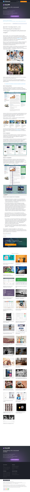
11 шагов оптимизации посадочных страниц (8, 401)
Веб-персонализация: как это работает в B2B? (21, 286)
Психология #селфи (18, 355)
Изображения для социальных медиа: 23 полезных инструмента (8, 378)
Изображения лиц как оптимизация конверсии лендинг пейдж (8, 412)
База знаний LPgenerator (6, 468)
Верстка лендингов (14, 472)
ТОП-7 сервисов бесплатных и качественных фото (7, 366)
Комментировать (10, 244)
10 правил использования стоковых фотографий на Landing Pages (15, 83)
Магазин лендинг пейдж (6, 474)
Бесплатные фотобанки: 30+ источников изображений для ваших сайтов (8, 333)
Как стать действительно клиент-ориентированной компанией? (20, 275)
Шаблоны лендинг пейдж (6, 473)
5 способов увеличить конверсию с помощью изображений (20, 412)
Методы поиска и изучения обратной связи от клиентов (8, 264)
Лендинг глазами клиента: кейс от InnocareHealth (20, 333)
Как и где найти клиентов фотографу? (8, 355)
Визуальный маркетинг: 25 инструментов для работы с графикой (21, 344)
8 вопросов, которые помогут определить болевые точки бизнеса (8, 275)
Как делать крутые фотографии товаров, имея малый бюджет (21, 309)
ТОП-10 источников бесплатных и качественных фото (7, 344)
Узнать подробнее (15, 16)
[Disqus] (15, 435)
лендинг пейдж (19, 38)
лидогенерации (18, 129)
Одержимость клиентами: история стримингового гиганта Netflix (8, 286)
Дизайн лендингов (14, 473)
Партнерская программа (6, 475)
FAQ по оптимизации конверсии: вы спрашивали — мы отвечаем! (21, 298)
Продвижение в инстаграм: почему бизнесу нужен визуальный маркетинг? (8, 389)
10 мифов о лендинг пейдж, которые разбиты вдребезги (21, 401)
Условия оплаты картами (6, 490)
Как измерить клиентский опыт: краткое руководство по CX (21, 264)
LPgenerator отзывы (6, 469)
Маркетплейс (5, 476)
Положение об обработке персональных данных (15, 466)
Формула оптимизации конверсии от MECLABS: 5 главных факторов (8, 298)
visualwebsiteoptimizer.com (8, 234)
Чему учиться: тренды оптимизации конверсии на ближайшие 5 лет (21, 322)
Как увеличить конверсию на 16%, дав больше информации (8, 322)
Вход (19, 1)
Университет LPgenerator (6, 467)
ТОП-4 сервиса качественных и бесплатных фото (20, 366)
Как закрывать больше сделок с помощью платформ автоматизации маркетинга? (8, 310)
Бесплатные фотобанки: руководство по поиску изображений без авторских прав (21, 378)
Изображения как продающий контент (8, 423)
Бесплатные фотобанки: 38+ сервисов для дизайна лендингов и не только (21, 389)
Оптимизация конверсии (15, 474)
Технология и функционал (6, 472)
